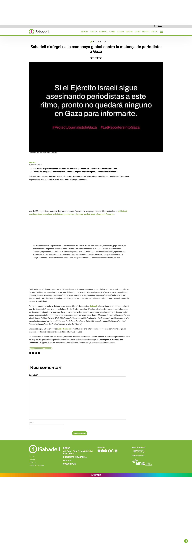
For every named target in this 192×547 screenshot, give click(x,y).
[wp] (116, 452)
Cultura (120, 32)
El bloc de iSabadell (99, 42)
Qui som (32, 456)
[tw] (102, 452)
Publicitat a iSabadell (75, 457)
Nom (31, 423)
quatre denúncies (64, 329)
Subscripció (69, 464)
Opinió (137, 32)
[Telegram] (109, 452)
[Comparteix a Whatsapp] (97, 58)
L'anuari (67, 460)
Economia (103, 32)
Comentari (33, 375)
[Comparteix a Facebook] (95, 58)
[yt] (112, 452)
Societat (84, 32)
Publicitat (32, 459)
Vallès (112, 32)
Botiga (154, 32)
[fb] (99, 452)
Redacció (32, 163)
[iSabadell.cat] (24, 34)
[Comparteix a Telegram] (101, 58)
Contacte (32, 462)
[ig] (106, 452)
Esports (129, 32)
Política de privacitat (36, 465)
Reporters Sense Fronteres (40, 349)
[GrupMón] (158, 26)
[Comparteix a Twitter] (91, 58)
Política (93, 32)
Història (146, 32)
